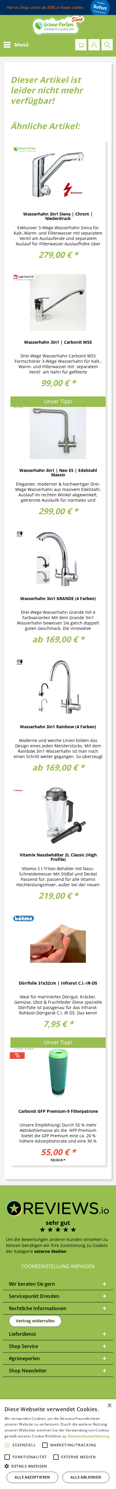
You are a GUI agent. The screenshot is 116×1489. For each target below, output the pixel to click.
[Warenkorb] (81, 45)
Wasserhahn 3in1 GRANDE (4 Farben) (58, 598)
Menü (21, 44)
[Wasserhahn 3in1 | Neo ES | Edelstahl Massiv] (58, 430)
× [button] (109, 1405)
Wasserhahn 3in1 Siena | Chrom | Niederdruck (58, 216)
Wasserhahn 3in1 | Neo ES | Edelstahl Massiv (58, 473)
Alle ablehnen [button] (85, 1477)
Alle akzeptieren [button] (32, 1477)
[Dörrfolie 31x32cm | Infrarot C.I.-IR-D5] (58, 943)
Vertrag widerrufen (35, 1321)
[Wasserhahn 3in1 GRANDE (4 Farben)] (58, 559)
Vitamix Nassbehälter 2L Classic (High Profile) (58, 857)
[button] (58, 1466)
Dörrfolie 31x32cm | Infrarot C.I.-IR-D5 (58, 983)
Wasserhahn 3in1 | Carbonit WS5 (58, 342)
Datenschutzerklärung (88, 1436)
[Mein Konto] (94, 45)
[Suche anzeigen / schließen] (107, 45)
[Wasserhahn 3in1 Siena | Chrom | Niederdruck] (58, 174)
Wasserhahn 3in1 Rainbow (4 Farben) (58, 726)
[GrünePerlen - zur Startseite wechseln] (58, 25)
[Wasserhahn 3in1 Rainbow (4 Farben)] (58, 687)
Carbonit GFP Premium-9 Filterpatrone (58, 1111)
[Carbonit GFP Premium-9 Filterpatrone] (58, 1071)
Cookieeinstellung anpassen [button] (58, 1266)
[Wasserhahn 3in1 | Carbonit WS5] (58, 302)
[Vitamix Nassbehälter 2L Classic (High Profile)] (58, 815)
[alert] (58, 1444)
